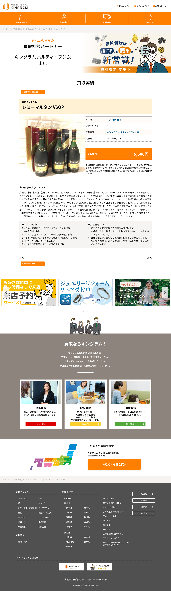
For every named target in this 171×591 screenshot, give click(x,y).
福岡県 (69, 526)
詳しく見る (41, 424)
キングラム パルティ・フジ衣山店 (123, 132)
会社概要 (106, 529)
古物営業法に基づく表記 (113, 533)
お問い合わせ (160, 6)
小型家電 (22, 526)
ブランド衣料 (44, 517)
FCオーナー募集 (109, 516)
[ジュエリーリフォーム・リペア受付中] (85, 292)
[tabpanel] (28, 292)
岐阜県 (69, 546)
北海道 (69, 537)
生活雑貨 (22, 517)
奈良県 (87, 512)
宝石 (20, 512)
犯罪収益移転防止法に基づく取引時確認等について (116, 543)
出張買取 (107, 22)
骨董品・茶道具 (45, 512)
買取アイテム (21, 22)
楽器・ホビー (23, 522)
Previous (6, 292)
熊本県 (87, 526)
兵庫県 (87, 507)
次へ (149, 257)
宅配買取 (149, 22)
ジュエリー (43, 503)
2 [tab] (87, 312)
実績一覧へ (22, 541)
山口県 (87, 521)
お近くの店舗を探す (114, 464)
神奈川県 (70, 541)
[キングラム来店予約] (28, 292)
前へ (21, 257)
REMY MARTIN (114, 119)
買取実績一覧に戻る (31, 92)
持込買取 (144, 494)
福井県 (87, 541)
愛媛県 (69, 517)
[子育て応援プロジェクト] (142, 292)
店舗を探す (64, 22)
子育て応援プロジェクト (113, 511)
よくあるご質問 (142, 6)
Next (165, 292)
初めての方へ (124, 6)
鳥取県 (69, 521)
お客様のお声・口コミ (112, 503)
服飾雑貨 (42, 522)
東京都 (87, 537)
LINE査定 (144, 513)
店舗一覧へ (68, 498)
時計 (40, 498)
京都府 (69, 512)
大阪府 (69, 507)
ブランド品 (22, 498)
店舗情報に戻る (29, 263)
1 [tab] (83, 312)
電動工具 (42, 526)
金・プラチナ (44, 508)
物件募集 (106, 520)
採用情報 (106, 525)
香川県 (87, 517)
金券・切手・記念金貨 (27, 508)
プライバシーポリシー (112, 538)
